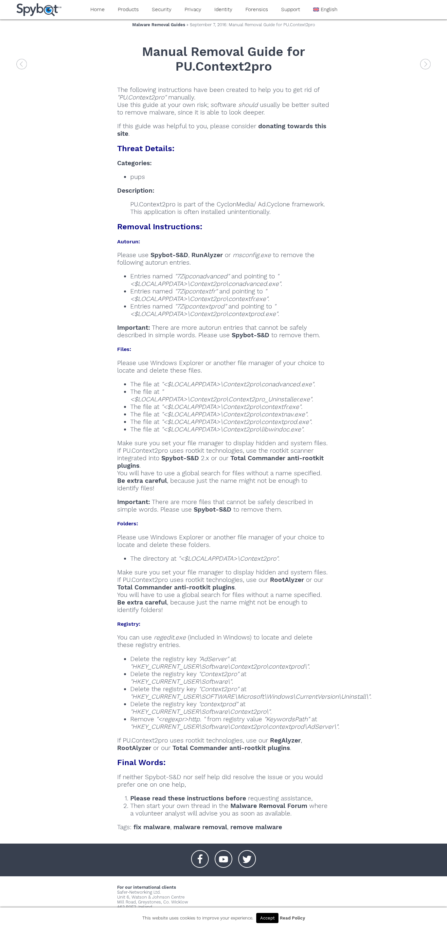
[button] (200, 856)
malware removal (200, 827)
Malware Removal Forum (268, 806)
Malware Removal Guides (158, 24)
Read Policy (292, 918)
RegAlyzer (285, 740)
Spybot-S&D (169, 255)
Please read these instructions (177, 798)
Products (128, 9)
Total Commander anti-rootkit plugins (176, 587)
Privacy (193, 9)
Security (161, 9)
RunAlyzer (207, 255)
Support (290, 9)
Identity (223, 9)
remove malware (256, 827)
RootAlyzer (287, 580)
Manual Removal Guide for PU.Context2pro (223, 59)
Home (97, 9)
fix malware (152, 827)
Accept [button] (267, 918)
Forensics (256, 9)
